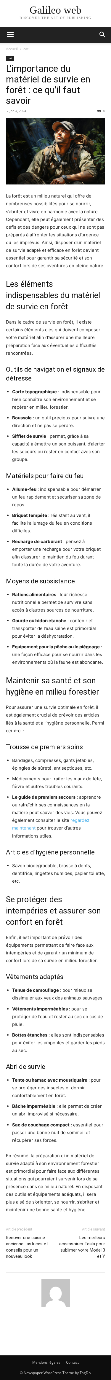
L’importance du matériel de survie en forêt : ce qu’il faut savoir (48, 84)
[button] (10, 35)
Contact (72, 1362)
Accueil (12, 48)
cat (25, 48)
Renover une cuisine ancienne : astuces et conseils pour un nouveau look (27, 1247)
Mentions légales (46, 1362)
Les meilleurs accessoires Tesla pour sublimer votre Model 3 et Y (82, 1247)
